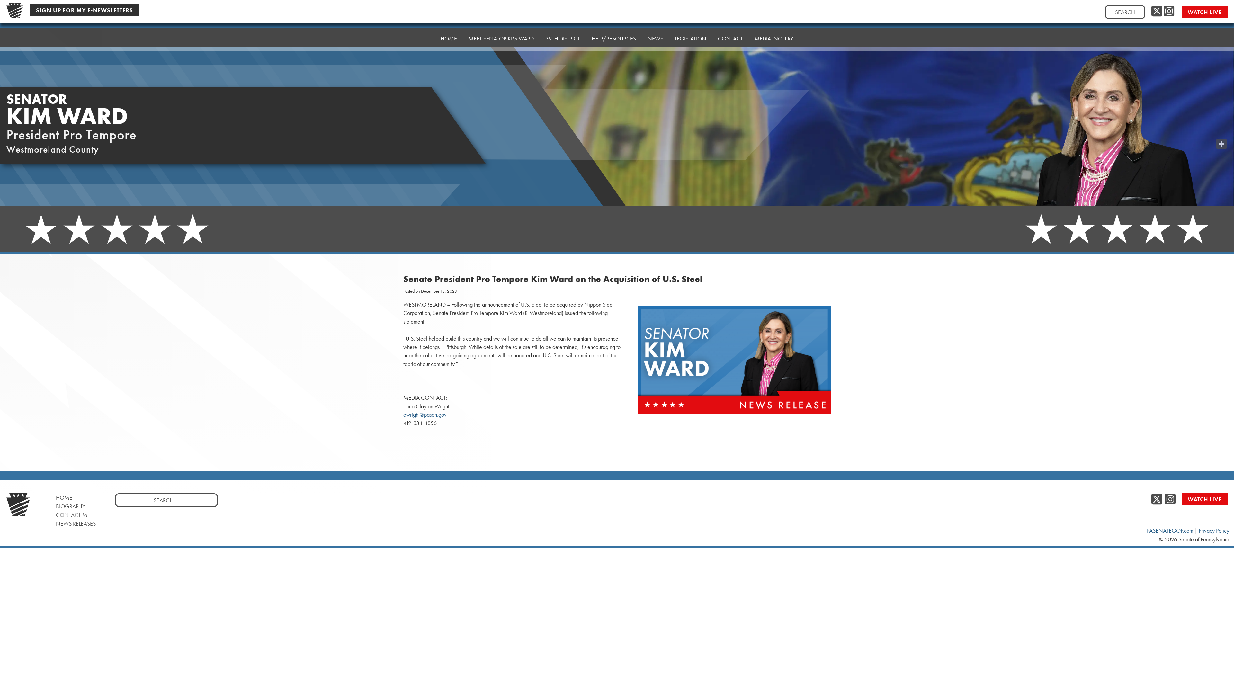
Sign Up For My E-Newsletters (84, 10)
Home (449, 38)
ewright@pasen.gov (425, 414)
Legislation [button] (690, 38)
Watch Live (1205, 12)
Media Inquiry (774, 38)
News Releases (76, 523)
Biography (70, 506)
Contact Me (73, 515)
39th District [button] (562, 38)
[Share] (1221, 144)
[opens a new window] (1221, 131)
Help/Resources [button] (614, 38)
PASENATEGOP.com (1170, 530)
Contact (730, 38)
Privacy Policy (1214, 530)
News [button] (655, 38)
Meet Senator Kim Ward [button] (501, 38)
